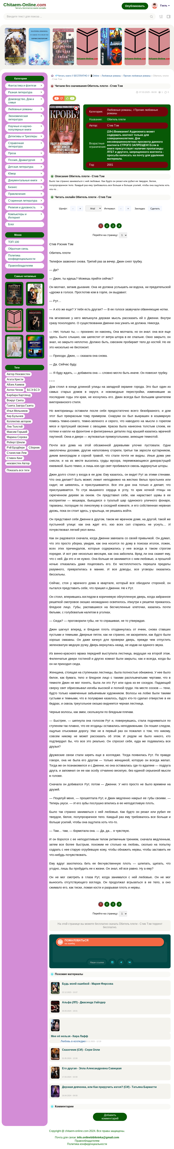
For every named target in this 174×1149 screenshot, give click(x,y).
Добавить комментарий (110, 1117)
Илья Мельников (17, 410)
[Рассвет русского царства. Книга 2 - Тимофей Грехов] (14, 294)
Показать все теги (18, 470)
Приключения (16, 193)
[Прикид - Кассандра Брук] (35, 294)
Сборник (34, 447)
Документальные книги (22, 180)
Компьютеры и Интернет (17, 216)
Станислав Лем (17, 452)
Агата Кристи (15, 379)
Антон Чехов (15, 389)
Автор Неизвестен (18, 374)
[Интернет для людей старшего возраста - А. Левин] (35, 346)
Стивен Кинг (14, 458)
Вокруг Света (15, 400)
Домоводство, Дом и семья (21, 101)
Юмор (12, 173)
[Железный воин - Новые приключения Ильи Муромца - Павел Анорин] (14, 320)
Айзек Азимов (15, 384)
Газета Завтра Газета (20, 405)
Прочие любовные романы (137, 75)
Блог (11, 224)
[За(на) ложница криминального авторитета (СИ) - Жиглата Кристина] (35, 320)
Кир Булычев (15, 416)
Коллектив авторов (19, 421)
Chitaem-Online (24, 5)
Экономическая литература (18, 118)
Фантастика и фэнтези (22, 85)
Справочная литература (16, 145)
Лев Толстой (15, 426)
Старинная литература (22, 200)
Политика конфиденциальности (21, 257)
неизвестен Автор (18, 463)
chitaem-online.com (77, 1131)
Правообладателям (20, 265)
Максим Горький (17, 431)
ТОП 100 (13, 241)
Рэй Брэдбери (16, 447)
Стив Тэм (113, 125)
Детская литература (20, 166)
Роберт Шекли (16, 442)
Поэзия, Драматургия (21, 160)
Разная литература (20, 92)
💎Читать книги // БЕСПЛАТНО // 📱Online (77, 75)
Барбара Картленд (18, 395)
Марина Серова (17, 437)
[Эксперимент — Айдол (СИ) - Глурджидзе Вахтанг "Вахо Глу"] (14, 346)
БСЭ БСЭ (33, 389)
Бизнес (12, 187)
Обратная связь (18, 248)
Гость (163, 5)
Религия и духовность (22, 207)
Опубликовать (135, 6)
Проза (12, 153)
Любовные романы (20, 109)
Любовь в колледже (73, 1041)
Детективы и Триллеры (22, 136)
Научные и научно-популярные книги (20, 128)
